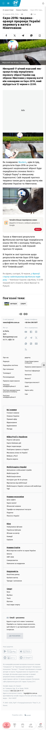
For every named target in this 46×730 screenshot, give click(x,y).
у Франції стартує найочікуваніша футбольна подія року (21, 277)
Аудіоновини (12, 426)
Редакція (6, 361)
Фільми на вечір (13, 533)
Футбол (10, 595)
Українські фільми (14, 530)
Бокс (8, 592)
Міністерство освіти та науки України (21, 551)
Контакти (28, 374)
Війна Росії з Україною (17, 437)
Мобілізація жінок (14, 477)
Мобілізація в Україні (17, 467)
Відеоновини (12, 423)
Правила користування (11, 381)
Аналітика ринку (13, 574)
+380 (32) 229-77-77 (16, 691)
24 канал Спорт (8, 10)
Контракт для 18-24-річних (17, 480)
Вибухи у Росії (12, 456)
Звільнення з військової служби (19, 470)
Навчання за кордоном (16, 563)
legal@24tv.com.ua (30, 693)
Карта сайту (29, 390)
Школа (9, 554)
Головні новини (13, 413)
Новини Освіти (13, 547)
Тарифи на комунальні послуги (19, 509)
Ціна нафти (11, 500)
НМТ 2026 (10, 557)
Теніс (9, 598)
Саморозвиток (12, 560)
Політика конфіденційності (9, 385)
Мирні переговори (14, 446)
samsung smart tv (26, 658)
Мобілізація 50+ (13, 473)
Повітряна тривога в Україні (18, 450)
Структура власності (32, 382)
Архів (27, 386)
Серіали (10, 540)
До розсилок (14, 636)
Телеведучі (7, 373)
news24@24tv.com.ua (11, 322)
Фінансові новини (14, 506)
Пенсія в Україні (13, 516)
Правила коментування (33, 367)
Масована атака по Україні (17, 453)
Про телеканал (8, 369)
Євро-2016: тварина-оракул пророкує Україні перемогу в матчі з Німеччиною (36, 10)
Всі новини (12, 410)
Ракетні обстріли (13, 440)
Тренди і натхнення (14, 581)
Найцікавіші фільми (14, 527)
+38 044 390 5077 (31, 322)
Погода (9, 429)
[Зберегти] (39, 35)
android (10, 651)
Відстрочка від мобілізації (17, 483)
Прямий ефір (12, 419)
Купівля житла (12, 578)
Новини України (22, 10)
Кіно (9, 524)
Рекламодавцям (8, 377)
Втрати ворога (12, 459)
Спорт (9, 589)
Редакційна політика (10, 365)
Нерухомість (12, 571)
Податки (10, 513)
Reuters (22, 162)
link (26, 332)
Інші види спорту (13, 605)
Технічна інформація (32, 371)
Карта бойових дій (14, 443)
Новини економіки (15, 497)
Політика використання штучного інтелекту (11, 391)
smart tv (10, 658)
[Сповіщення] (43, 3)
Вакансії (28, 378)
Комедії (10, 536)
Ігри (26, 394)
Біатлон (10, 601)
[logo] (15, 3)
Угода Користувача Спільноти (31, 362)
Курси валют (12, 503)
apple (26, 651)
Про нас (6, 357)
